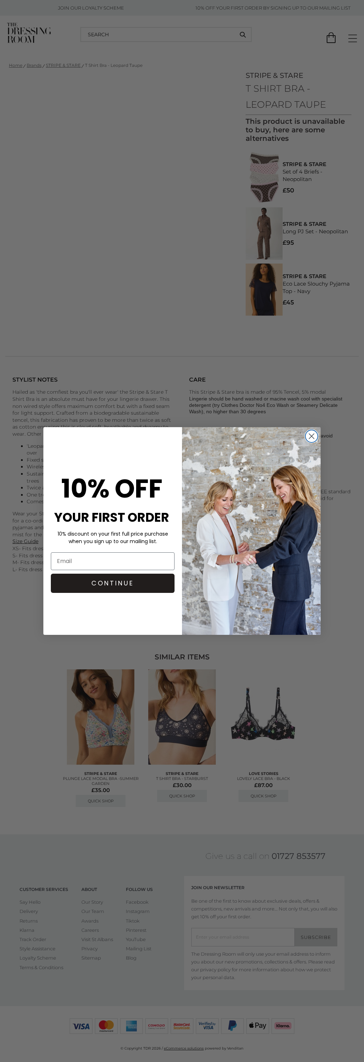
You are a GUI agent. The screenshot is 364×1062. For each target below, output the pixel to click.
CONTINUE (112, 583)
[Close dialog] (311, 436)
